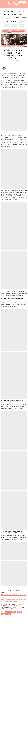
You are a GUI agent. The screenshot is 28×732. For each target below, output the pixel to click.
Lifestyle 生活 (21, 14)
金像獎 (19, 611)
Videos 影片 (6, 21)
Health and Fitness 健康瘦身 (10, 14)
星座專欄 (24, 17)
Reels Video (13, 21)
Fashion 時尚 (21, 11)
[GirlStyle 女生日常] (14, 4)
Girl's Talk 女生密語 (6, 17)
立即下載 (17, 608)
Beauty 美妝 (6, 11)
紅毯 (9, 614)
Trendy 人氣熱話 (16, 17)
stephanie (10, 67)
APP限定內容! (14, 11)
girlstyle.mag (21, 604)
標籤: (2, 611)
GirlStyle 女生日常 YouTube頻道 (13, 605)
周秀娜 (4, 614)
